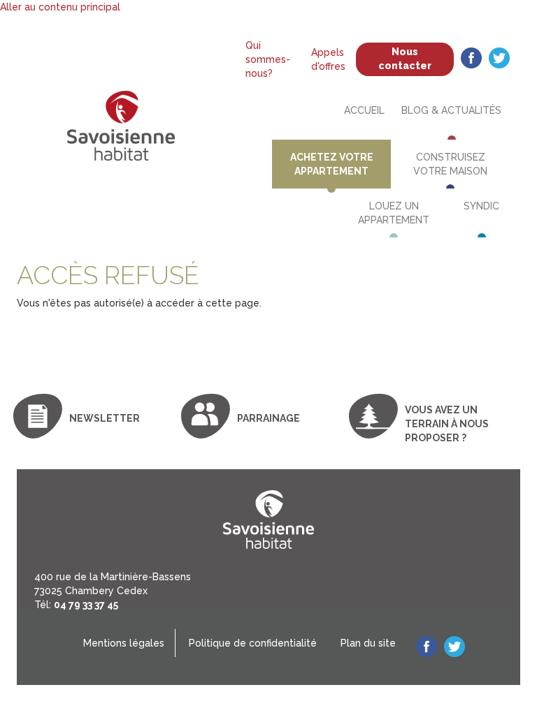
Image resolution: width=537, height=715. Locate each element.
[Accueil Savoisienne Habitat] (120, 132)
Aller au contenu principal (60, 7)
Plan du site (368, 643)
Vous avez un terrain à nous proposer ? (447, 423)
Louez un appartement (393, 213)
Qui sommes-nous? (267, 59)
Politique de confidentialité (253, 643)
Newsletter (104, 418)
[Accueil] (268, 520)
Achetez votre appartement (331, 164)
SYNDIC (481, 206)
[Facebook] (471, 59)
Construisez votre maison (450, 164)
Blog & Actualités (451, 110)
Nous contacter (404, 58)
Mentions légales (123, 643)
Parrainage (268, 418)
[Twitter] (499, 59)
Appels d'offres (328, 59)
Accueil (364, 110)
